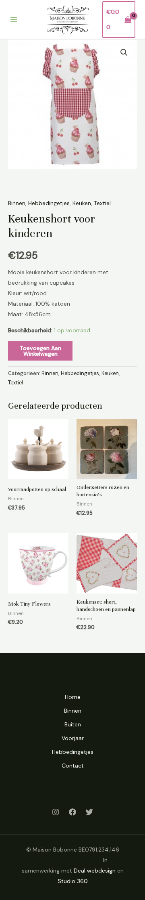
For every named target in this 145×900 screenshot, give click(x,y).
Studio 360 (73, 881)
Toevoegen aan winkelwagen (40, 350)
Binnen (16, 203)
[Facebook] (72, 812)
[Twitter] (89, 812)
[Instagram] (55, 812)
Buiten (72, 724)
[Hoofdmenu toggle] (14, 20)
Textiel (102, 203)
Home (73, 697)
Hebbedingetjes (49, 203)
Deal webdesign (95, 870)
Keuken (81, 203)
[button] (124, 52)
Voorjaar (73, 738)
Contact (73, 765)
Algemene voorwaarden (68, 860)
